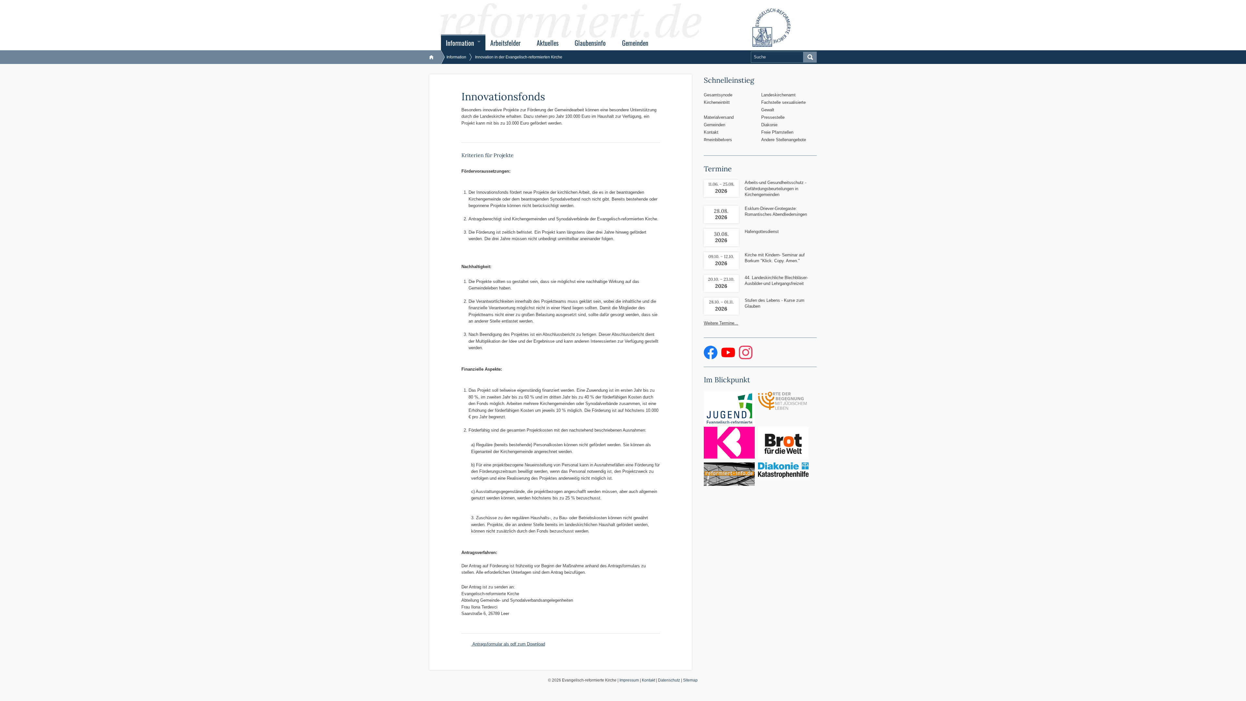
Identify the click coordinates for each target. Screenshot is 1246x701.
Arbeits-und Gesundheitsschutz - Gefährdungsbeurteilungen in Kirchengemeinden (775, 188)
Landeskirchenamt (778, 94)
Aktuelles (547, 43)
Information (460, 43)
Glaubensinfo (590, 43)
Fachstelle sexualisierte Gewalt (783, 106)
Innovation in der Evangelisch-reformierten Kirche (518, 57)
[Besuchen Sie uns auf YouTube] (728, 357)
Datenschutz (669, 680)
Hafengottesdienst (762, 231)
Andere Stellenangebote (783, 139)
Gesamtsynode (718, 94)
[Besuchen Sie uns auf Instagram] (745, 357)
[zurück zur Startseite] (434, 57)
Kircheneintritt (717, 102)
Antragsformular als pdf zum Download (508, 644)
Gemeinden (635, 43)
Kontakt (711, 132)
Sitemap (690, 680)
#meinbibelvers (718, 139)
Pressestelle (773, 117)
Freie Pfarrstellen (777, 132)
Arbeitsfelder (505, 43)
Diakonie (769, 124)
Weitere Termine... (721, 323)
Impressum (629, 680)
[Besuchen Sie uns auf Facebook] (711, 357)
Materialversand (719, 117)
